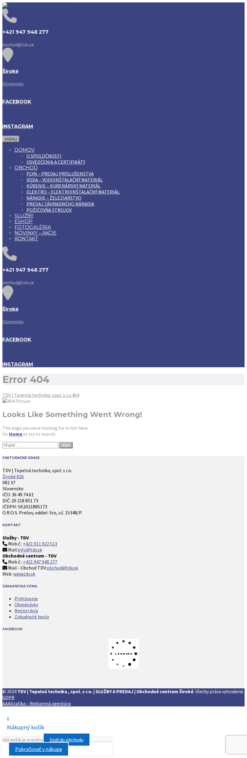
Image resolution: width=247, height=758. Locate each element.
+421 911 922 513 (40, 544)
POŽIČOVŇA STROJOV (49, 210)
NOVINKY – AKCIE (35, 233)
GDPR (8, 697)
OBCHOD (26, 168)
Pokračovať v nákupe (38, 749)
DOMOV (24, 150)
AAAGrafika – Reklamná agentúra (36, 703)
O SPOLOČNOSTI (44, 156)
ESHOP (23, 221)
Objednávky (26, 605)
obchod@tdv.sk (62, 568)
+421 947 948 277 (40, 562)
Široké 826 (13, 476)
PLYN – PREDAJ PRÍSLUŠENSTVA (60, 174)
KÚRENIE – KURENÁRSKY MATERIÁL (64, 186)
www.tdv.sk (24, 574)
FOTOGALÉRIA (32, 227)
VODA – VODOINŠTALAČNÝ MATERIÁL (65, 180)
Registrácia (26, 611)
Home (16, 434)
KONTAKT (26, 239)
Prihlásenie (26, 598)
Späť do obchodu (66, 740)
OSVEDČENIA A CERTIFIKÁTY (56, 162)
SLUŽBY (23, 216)
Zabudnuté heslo (31, 617)
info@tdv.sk (30, 550)
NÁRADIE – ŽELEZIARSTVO (54, 198)
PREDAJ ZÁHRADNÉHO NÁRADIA (60, 204)
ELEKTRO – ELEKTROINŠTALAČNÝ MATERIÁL (73, 192)
